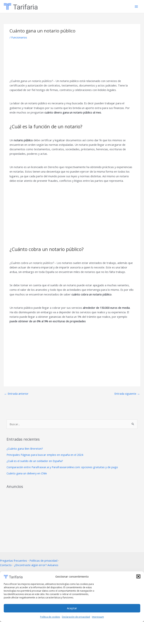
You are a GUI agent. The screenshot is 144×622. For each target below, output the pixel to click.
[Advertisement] (72, 59)
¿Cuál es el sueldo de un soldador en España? (35, 461)
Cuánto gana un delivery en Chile (27, 473)
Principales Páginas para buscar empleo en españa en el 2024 (45, 455)
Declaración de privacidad (76, 616)
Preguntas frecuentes (13, 560)
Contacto (6, 565)
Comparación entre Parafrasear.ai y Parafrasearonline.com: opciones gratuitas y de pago (62, 467)
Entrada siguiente (127, 393)
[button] (138, 576)
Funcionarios (19, 37)
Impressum (98, 616)
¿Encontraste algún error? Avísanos (36, 565)
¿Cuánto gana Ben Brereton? (25, 448)
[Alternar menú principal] (136, 7)
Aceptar (72, 608)
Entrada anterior (16, 393)
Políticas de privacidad (43, 560)
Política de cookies (50, 616)
